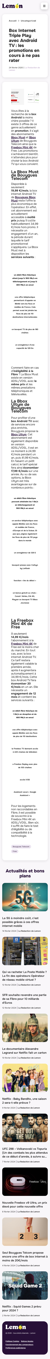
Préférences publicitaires (16, 1348)
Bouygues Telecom (21, 847)
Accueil (13, 21)
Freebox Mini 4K (22, 147)
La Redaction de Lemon (29, 931)
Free (15, 851)
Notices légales (27, 1341)
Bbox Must (18, 137)
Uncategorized (28, 21)
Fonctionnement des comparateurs (19, 1344)
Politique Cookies (12, 1341)
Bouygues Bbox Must (23, 199)
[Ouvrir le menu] (44, 5)
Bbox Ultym (19, 434)
